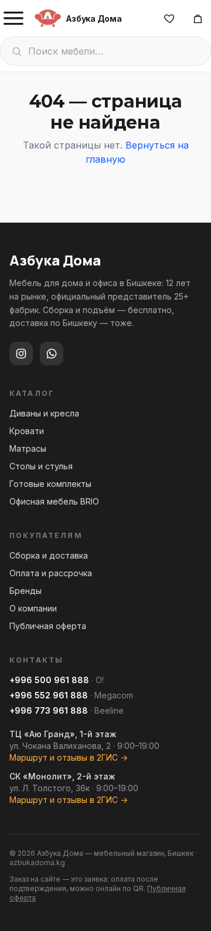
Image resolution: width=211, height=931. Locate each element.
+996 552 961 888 (48, 695)
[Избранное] (169, 18)
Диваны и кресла (44, 413)
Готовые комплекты (50, 484)
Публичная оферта (47, 626)
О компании (33, 608)
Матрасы (27, 448)
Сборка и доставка (48, 555)
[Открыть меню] (13, 18)
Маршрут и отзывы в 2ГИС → (68, 757)
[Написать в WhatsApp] (51, 353)
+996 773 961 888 (48, 710)
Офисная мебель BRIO (54, 501)
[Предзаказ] (197, 18)
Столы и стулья (41, 466)
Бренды (25, 591)
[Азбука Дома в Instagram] (21, 353)
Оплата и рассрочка (50, 573)
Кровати (26, 431)
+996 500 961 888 (49, 680)
